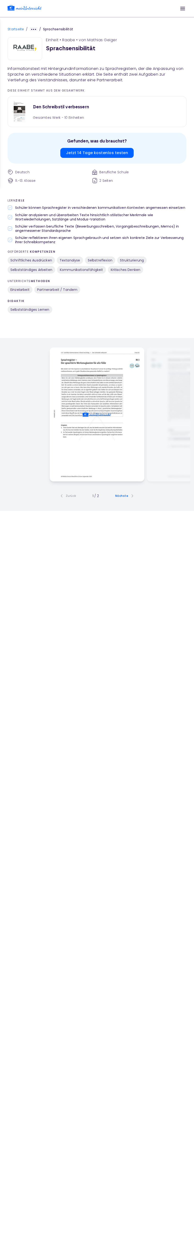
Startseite (16, 29)
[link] (25, 8)
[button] (182, 8)
